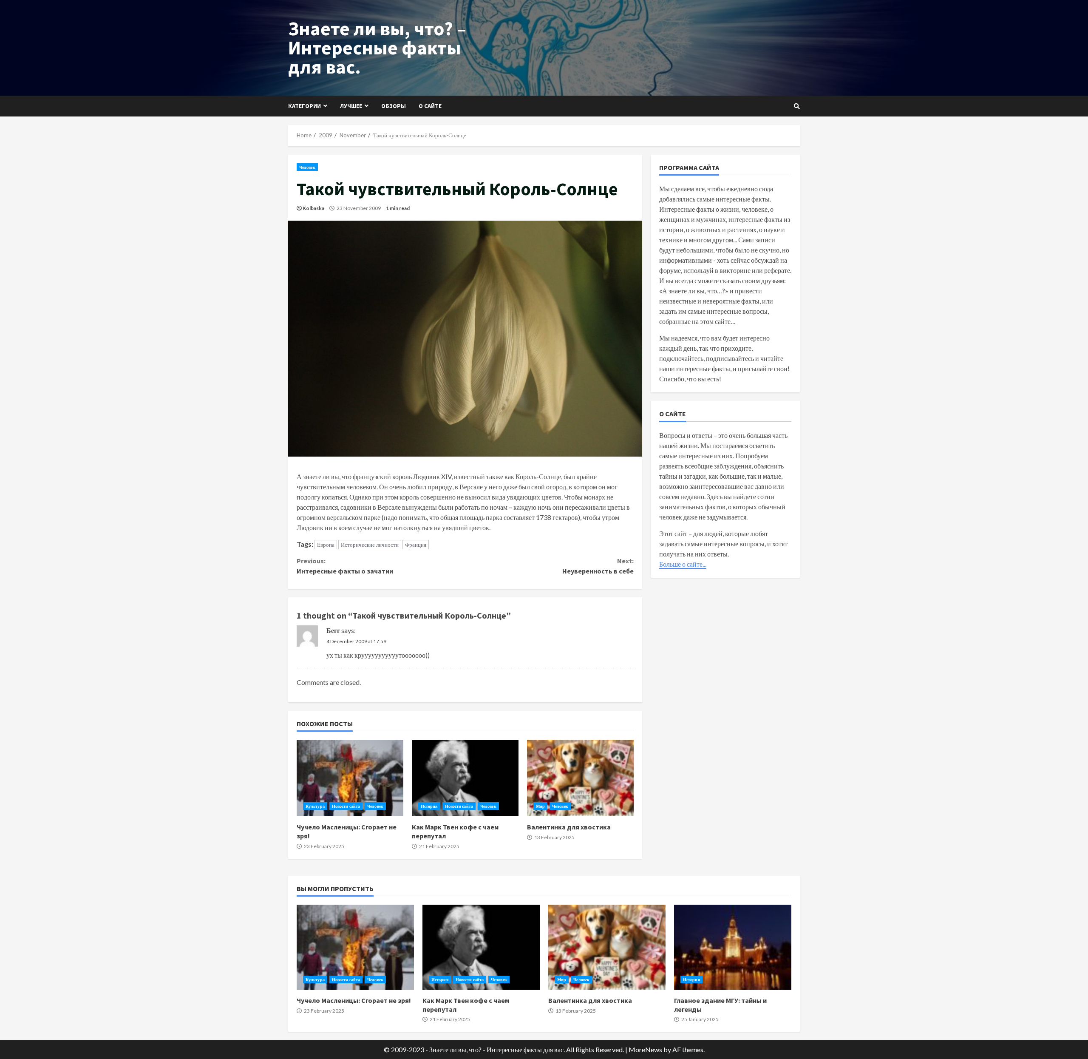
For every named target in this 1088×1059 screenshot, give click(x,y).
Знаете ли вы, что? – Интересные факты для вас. (377, 48)
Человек (307, 167)
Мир (540, 806)
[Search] (797, 106)
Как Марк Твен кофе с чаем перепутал (465, 778)
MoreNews (645, 1049)
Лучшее (351, 106)
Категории (304, 106)
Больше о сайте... (682, 563)
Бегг (333, 630)
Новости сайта (346, 806)
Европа (325, 544)
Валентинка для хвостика (580, 778)
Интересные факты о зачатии (345, 565)
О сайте (430, 106)
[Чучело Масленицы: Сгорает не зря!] (350, 778)
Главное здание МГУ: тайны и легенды (732, 947)
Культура (315, 806)
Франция (415, 544)
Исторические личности (370, 544)
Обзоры (393, 106)
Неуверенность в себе (597, 565)
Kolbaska (313, 208)
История (429, 806)
